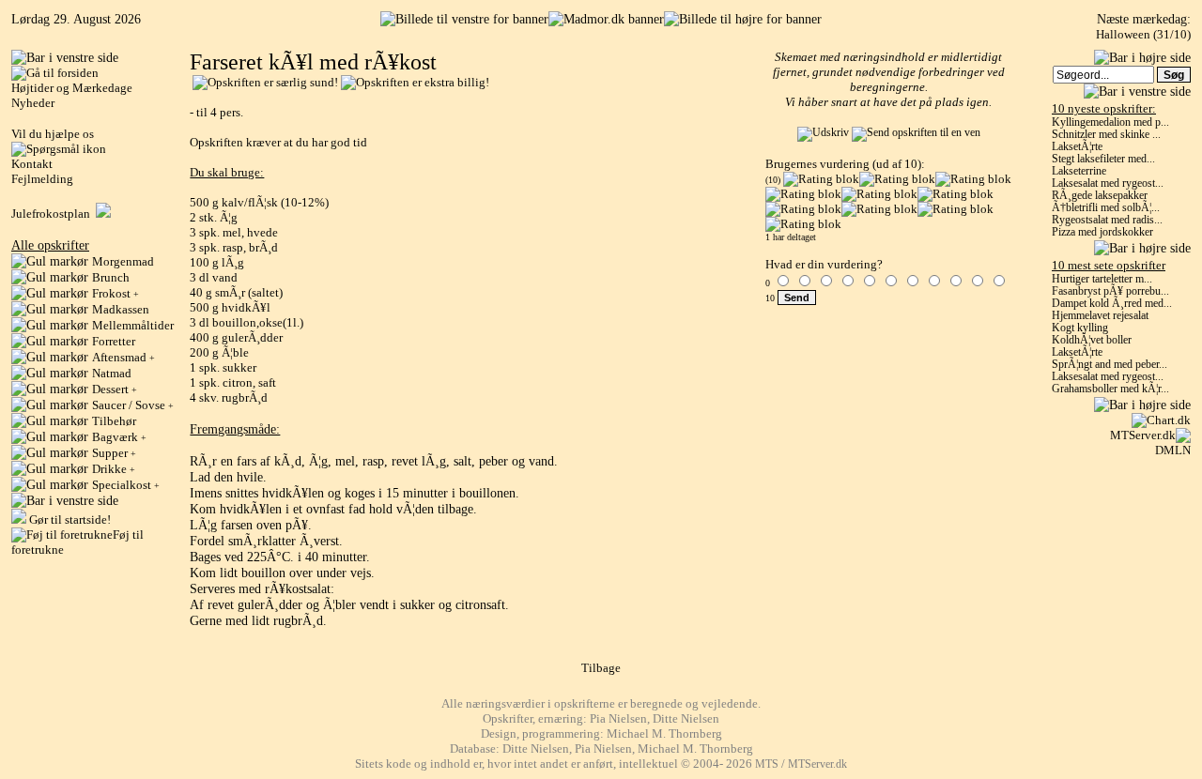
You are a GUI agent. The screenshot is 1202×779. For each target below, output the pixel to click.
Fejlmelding (42, 179)
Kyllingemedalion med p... (1110, 122)
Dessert (114, 389)
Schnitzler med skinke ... (1106, 135)
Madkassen (120, 309)
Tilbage (601, 668)
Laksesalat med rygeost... (1107, 183)
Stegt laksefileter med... (1103, 159)
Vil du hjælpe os (52, 134)
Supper (114, 453)
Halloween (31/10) (1143, 34)
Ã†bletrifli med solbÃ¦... (1106, 208)
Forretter (113, 341)
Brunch (111, 277)
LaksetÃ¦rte (1077, 147)
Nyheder (32, 103)
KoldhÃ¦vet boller (1092, 340)
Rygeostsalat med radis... (1107, 220)
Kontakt (32, 164)
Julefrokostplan (53, 213)
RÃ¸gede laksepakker (1100, 196)
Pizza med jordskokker (1102, 232)
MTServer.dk (1143, 435)
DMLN (1173, 450)
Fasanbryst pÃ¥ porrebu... (1110, 291)
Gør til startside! (68, 519)
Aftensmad (123, 357)
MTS (766, 764)
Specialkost (126, 485)
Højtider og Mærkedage (71, 88)
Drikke (113, 469)
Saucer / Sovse (133, 405)
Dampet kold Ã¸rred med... (1112, 304)
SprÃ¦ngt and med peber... (1109, 365)
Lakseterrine (1079, 171)
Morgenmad (123, 261)
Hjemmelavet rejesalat (1100, 316)
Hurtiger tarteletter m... (1102, 279)
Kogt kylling (1080, 328)
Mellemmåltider (133, 325)
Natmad (111, 373)
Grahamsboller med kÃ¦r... (1110, 389)
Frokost (115, 293)
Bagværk (119, 437)
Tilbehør (114, 421)
